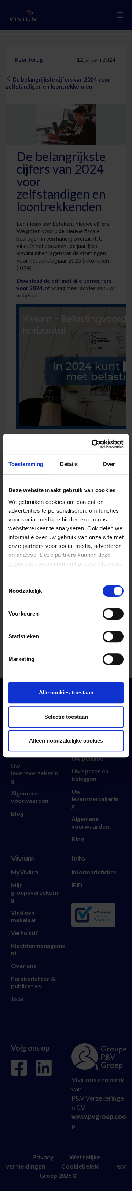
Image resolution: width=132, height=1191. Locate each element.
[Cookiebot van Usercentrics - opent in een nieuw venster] (93, 444)
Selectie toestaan (66, 717)
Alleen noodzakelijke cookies (66, 740)
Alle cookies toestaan (66, 692)
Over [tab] (109, 464)
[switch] (113, 614)
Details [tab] (69, 464)
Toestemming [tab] (25, 464)
